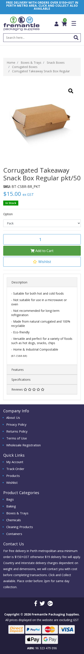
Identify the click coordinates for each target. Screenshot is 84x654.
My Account (14, 462)
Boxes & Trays (17, 513)
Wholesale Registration (23, 445)
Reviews (17, 389)
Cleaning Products (19, 527)
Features (17, 370)
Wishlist (12, 482)
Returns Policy (17, 431)
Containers (14, 534)
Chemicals (13, 520)
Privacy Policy (16, 424)
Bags (10, 499)
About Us (13, 417)
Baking (11, 506)
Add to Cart (43, 250)
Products (13, 475)
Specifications (21, 379)
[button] (42, 262)
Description (19, 282)
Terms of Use (16, 438)
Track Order (15, 469)
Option (8, 214)
